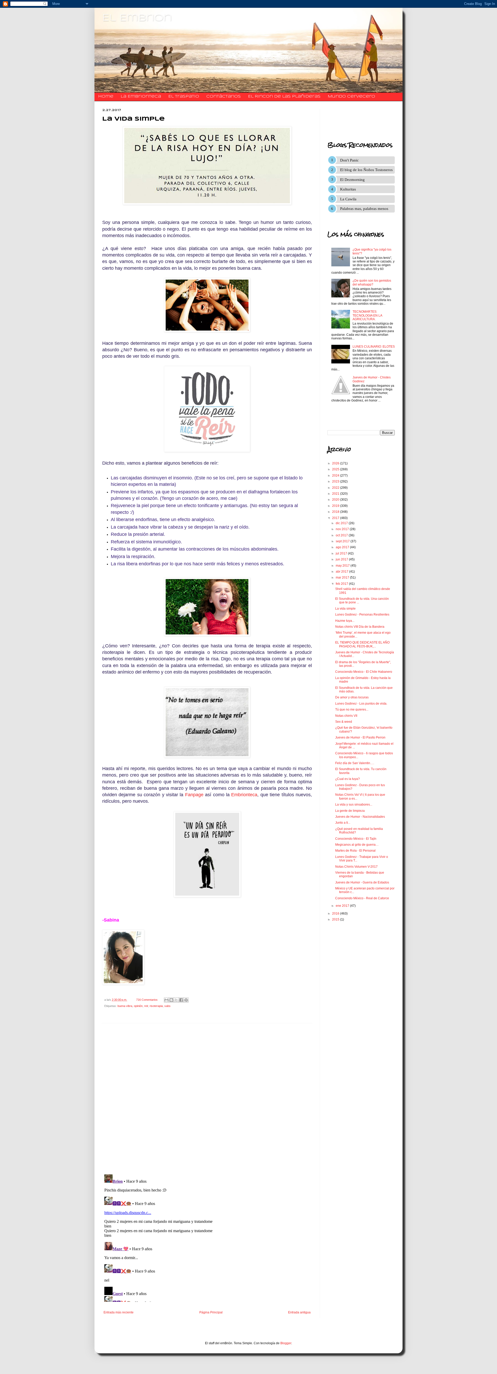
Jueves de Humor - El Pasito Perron (360, 737)
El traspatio (183, 96)
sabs (167, 1005)
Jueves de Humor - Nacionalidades (360, 816)
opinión (138, 1005)
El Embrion (137, 18)
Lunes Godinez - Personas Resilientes (362, 614)
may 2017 (343, 565)
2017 (336, 518)
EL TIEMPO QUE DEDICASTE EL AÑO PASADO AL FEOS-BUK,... (362, 644)
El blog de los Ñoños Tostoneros (366, 170)
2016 (336, 913)
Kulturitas (348, 189)
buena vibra (125, 1005)
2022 (336, 487)
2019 (336, 506)
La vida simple (345, 608)
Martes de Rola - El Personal (355, 850)
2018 (336, 512)
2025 (336, 469)
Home (105, 96)
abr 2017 (342, 571)
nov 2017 (343, 529)
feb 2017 (342, 584)
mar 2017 (343, 577)
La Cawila (348, 199)
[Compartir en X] (176, 1000)
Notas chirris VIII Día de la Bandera (359, 626)
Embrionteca (244, 794)
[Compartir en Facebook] (181, 1000)
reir (146, 1005)
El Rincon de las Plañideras (284, 96)
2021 (336, 493)
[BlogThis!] (171, 1000)
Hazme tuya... (344, 621)
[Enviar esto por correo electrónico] (166, 1000)
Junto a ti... (342, 822)
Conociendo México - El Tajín (355, 839)
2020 (336, 499)
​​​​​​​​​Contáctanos (223, 96)
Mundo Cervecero (351, 96)
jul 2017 (342, 553)
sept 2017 (343, 541)
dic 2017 (342, 523)
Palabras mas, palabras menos (364, 209)
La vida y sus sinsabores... (353, 804)
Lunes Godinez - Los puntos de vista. (361, 703)
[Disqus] (207, 1099)
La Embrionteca (141, 96)
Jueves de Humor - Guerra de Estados (362, 882)
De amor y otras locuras (352, 697)
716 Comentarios (147, 999)
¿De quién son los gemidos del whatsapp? (372, 282)
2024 (336, 475)
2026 (336, 463)
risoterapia (156, 1005)
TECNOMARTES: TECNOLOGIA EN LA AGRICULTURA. (367, 315)
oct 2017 (342, 535)
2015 (336, 919)
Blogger (285, 1343)
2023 (336, 481)
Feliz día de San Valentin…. (354, 763)
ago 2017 (343, 547)
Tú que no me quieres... (351, 709)
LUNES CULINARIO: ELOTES (374, 346)
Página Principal (211, 1312)
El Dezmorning (352, 180)
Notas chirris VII (346, 716)
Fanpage (194, 794)
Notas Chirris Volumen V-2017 (356, 866)
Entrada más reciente (119, 1312)
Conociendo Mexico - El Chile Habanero (363, 672)
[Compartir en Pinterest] (186, 1000)
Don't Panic (349, 160)
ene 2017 (343, 906)
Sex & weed (343, 721)
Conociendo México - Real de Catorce (362, 898)
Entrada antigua (299, 1312)
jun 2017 (342, 559)
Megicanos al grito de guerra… (357, 844)
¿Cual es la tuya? (347, 779)
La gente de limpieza (350, 811)
